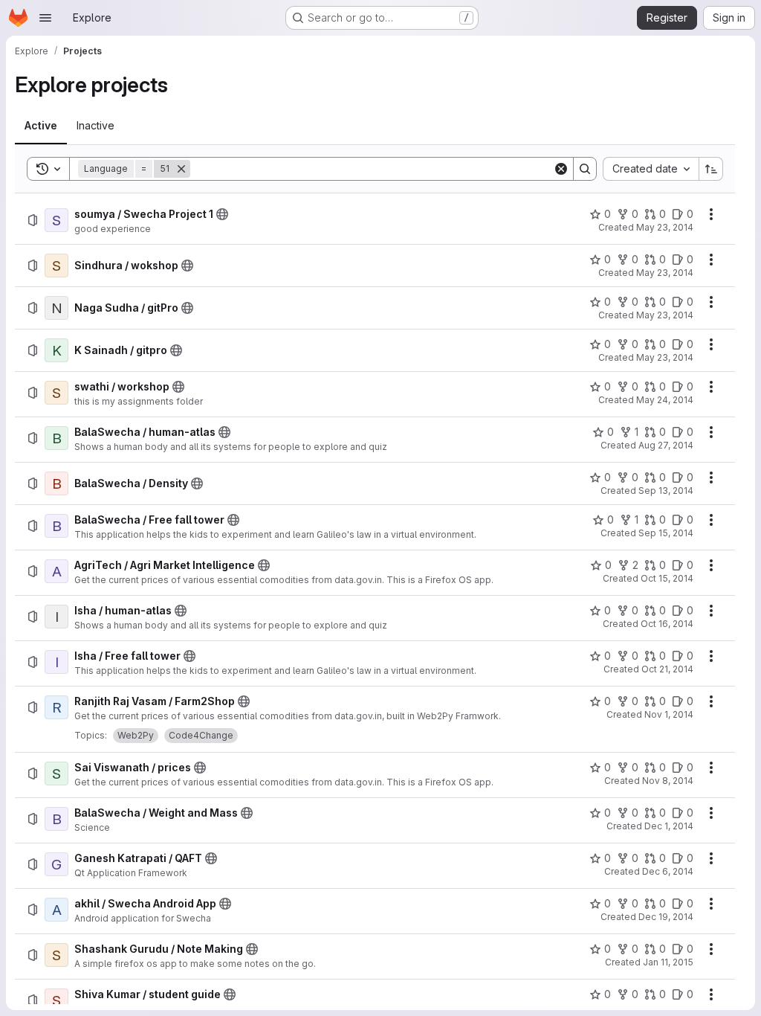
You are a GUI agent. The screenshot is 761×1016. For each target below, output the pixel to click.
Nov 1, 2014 (668, 714)
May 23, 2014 (664, 227)
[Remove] (181, 169)
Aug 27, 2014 (665, 445)
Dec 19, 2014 (665, 916)
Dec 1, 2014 (668, 826)
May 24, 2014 (664, 399)
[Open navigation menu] (45, 18)
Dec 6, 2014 (667, 871)
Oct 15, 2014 (667, 578)
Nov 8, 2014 (667, 780)
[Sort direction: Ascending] (711, 169)
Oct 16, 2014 (667, 623)
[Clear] (561, 169)
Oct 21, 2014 (667, 669)
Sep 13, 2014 (665, 490)
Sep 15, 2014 (665, 532)
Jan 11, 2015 (668, 962)
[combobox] (651, 169)
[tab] (41, 125)
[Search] (585, 169)
